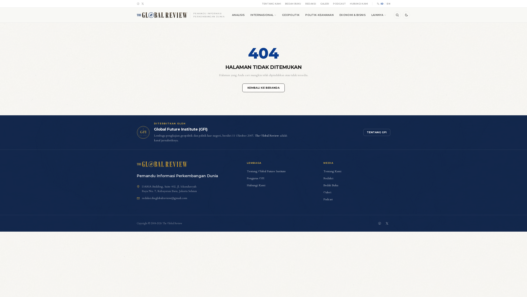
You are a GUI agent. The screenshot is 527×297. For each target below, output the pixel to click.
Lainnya (377, 14)
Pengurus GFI (255, 178)
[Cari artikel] (397, 15)
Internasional (261, 14)
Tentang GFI (377, 132)
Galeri (324, 3)
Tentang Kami (271, 3)
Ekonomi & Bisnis (352, 14)
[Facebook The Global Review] (379, 223)
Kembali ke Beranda (263, 87)
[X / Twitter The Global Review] (387, 223)
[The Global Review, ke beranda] (162, 164)
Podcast (339, 3)
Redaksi (310, 3)
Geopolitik (291, 14)
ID (382, 3)
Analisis (238, 14)
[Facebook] (138, 3)
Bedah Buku (293, 3)
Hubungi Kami (359, 3)
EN (388, 3)
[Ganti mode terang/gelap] (406, 15)
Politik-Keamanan (319, 14)
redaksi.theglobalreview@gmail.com (164, 198)
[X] (142, 3)
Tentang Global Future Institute (266, 171)
